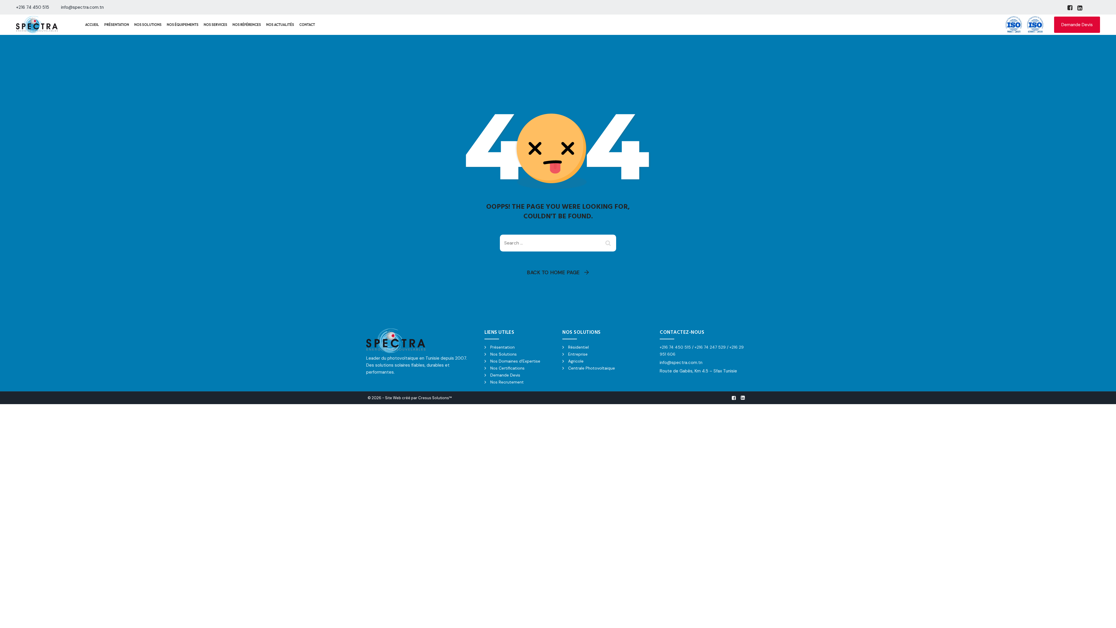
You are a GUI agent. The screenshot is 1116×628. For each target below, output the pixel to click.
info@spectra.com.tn (82, 7)
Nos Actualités (280, 24)
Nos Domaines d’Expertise (515, 361)
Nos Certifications (507, 368)
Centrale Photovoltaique (591, 368)
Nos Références (247, 24)
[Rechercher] (609, 243)
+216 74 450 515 (32, 7)
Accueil (92, 24)
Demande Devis (1077, 25)
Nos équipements (182, 24)
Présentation (116, 24)
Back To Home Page (553, 272)
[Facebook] (1069, 8)
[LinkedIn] (1079, 8)
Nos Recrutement (507, 382)
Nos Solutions (148, 24)
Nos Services (215, 24)
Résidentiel (578, 347)
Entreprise (578, 354)
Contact (307, 24)
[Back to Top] (1103, 618)
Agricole (576, 361)
